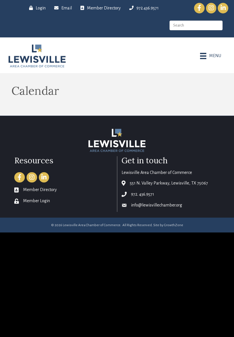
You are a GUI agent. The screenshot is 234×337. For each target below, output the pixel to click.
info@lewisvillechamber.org (156, 205)
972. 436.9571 (142, 194)
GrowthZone (173, 225)
